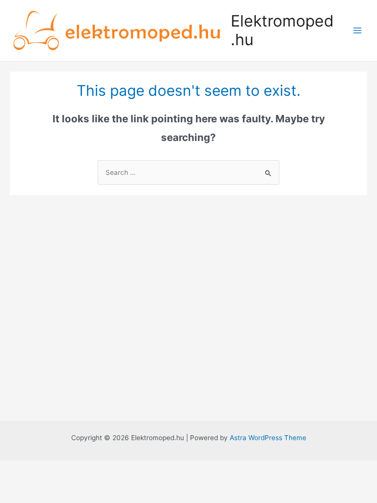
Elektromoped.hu (282, 30)
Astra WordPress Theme (268, 438)
